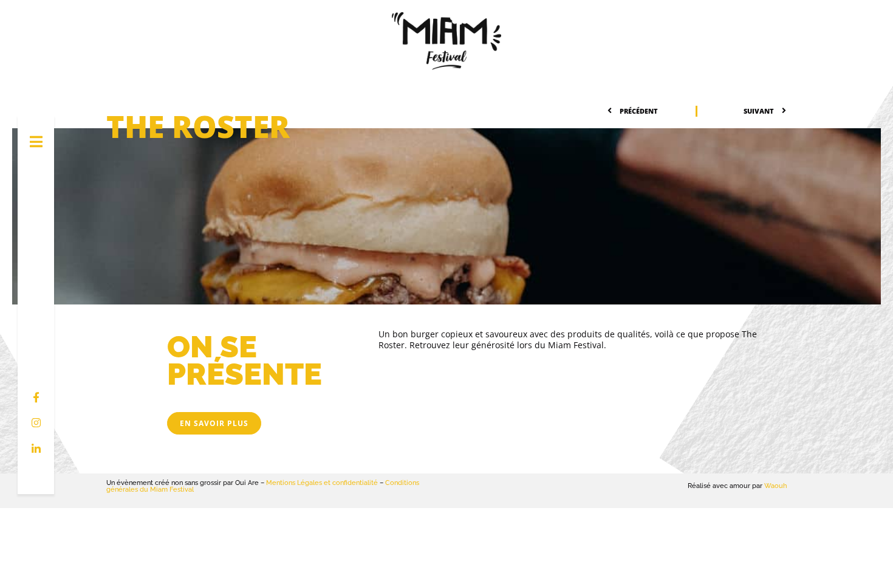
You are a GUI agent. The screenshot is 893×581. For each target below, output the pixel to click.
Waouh (775, 486)
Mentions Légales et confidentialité (322, 483)
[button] (214, 423)
